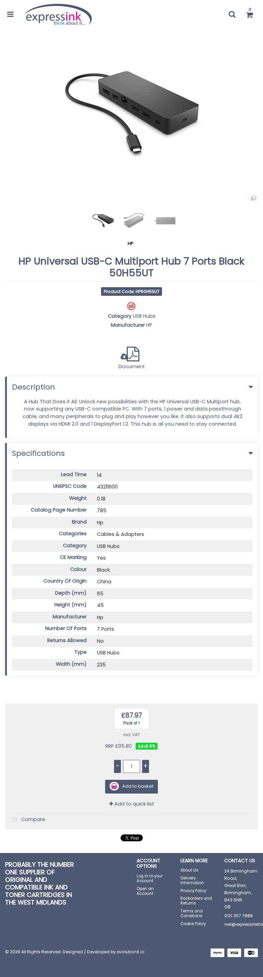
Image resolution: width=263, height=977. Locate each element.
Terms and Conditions (191, 913)
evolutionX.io (131, 952)
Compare (32, 819)
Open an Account (145, 891)
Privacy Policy (193, 891)
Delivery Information (192, 880)
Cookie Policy (193, 924)
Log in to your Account (150, 878)
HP (131, 243)
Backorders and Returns (196, 901)
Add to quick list (133, 803)
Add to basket (137, 786)
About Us (189, 870)
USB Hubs (144, 316)
